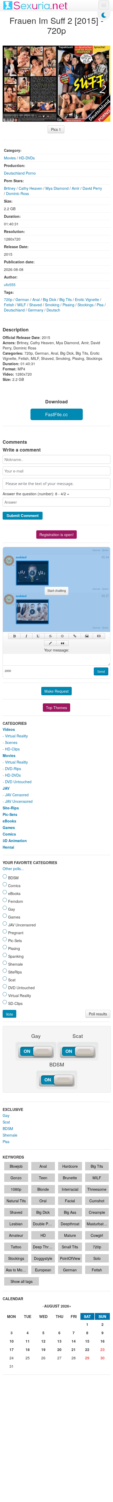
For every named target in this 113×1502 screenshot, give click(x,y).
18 (27, 1349)
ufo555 (10, 284)
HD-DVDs (27, 157)
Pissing (68, 304)
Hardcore (70, 1166)
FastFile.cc (56, 414)
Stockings (86, 304)
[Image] (87, 636)
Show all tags (22, 1281)
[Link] (75, 636)
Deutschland (14, 310)
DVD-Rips (13, 768)
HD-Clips (12, 749)
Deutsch (53, 310)
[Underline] (38, 636)
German (22, 299)
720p (8, 299)
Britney (10, 188)
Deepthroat (70, 1223)
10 (11, 1341)
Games (9, 827)
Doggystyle (43, 1258)
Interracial (70, 1189)
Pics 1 (56, 129)
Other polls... (13, 868)
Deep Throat (43, 1246)
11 (27, 1341)
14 (73, 1341)
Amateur (16, 1235)
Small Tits (70, 1246)
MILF (21, 304)
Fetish (9, 304)
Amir (75, 188)
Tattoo (16, 1246)
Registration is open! (56, 534)
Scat (6, 1122)
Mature (70, 1235)
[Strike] (50, 636)
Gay (6, 1115)
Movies (10, 157)
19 (43, 1349)
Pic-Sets (10, 814)
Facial (70, 1200)
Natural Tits (16, 1200)
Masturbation (98, 1223)
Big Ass (70, 1212)
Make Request (56, 691)
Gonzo (16, 1177)
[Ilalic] (26, 636)
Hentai (8, 847)
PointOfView (70, 1258)
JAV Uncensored (19, 801)
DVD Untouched (18, 781)
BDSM (8, 1128)
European (43, 1269)
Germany (35, 310)
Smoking (52, 304)
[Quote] (62, 643)
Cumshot (96, 1200)
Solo (97, 1258)
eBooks (9, 821)
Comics (9, 834)
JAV (6, 788)
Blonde (43, 1189)
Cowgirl (97, 1235)
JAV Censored (17, 794)
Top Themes (56, 707)
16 (102, 1341)
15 (87, 1341)
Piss (100, 304)
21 (73, 1349)
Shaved (35, 304)
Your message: (56, 650)
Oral (43, 1200)
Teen (43, 1177)
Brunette (70, 1177)
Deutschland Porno (20, 173)
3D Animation (15, 840)
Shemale (10, 1135)
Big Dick (49, 299)
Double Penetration (44, 1223)
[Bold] (14, 636)
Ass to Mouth (17, 1269)
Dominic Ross (17, 193)
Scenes (11, 742)
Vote (9, 1014)
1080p (16, 1189)
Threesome (96, 1189)
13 (59, 1341)
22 (87, 1349)
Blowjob (16, 1166)
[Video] (99, 636)
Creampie (97, 1212)
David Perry (92, 188)
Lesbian (16, 1223)
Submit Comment (23, 515)
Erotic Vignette (87, 299)
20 (59, 1349)
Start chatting (56, 591)
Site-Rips (11, 807)
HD (43, 1235)
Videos (9, 729)
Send (101, 672)
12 (43, 1341)
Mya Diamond (57, 188)
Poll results (98, 1013)
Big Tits (65, 299)
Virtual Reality (16, 735)
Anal (36, 299)
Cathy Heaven (30, 188)
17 (11, 1349)
